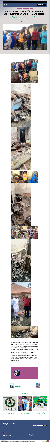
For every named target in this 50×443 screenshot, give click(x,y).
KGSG (13, 362)
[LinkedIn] (6, 63)
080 (39, 433)
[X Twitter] (6, 61)
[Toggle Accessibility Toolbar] (48, 441)
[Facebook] (6, 59)
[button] (41, 5)
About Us (22, 433)
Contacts (22, 436)
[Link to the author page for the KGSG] (21, 21)
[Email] (6, 65)
